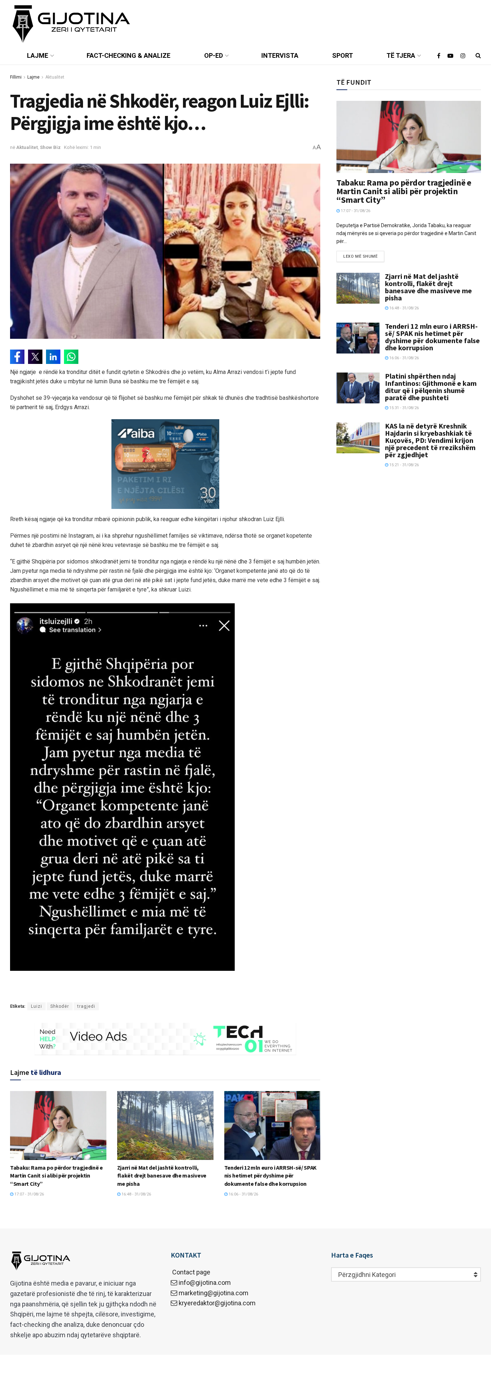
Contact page (190, 1272)
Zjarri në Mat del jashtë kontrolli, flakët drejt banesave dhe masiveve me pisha (161, 1175)
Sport (342, 55)
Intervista (279, 55)
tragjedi (86, 1006)
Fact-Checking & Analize (128, 55)
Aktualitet (54, 77)
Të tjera (400, 55)
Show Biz (50, 147)
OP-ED (213, 55)
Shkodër (59, 1006)
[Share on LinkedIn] (53, 357)
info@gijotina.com (205, 1282)
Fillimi (16, 77)
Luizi (36, 1006)
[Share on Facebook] (17, 357)
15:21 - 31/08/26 (403, 465)
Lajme (37, 55)
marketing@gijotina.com (213, 1293)
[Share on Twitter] (35, 357)
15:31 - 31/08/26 (403, 408)
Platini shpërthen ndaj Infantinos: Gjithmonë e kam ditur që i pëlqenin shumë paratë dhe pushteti (431, 386)
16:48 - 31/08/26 (135, 1194)
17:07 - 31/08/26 (28, 1194)
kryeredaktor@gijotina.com (217, 1303)
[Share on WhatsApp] (71, 357)
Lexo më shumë (360, 256)
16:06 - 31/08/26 (243, 1194)
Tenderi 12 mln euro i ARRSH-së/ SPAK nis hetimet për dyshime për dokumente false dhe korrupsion (270, 1175)
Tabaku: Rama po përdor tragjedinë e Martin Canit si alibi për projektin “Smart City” (56, 1175)
